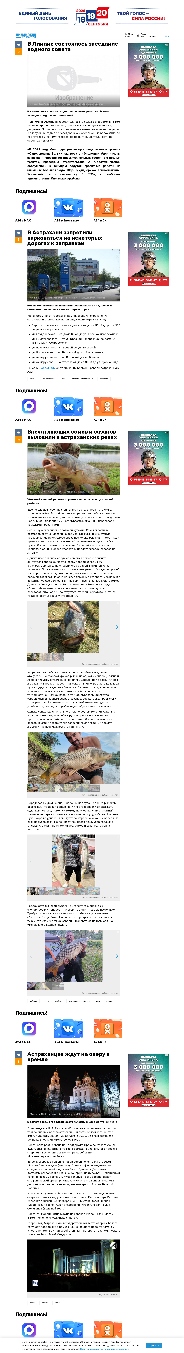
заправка (104, 379)
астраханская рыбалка (79, 1001)
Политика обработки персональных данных (104, 1349)
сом (98, 1001)
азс (63, 379)
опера (32, 1303)
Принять (154, 1345)
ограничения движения (82, 379)
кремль (58, 1303)
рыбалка (33, 1001)
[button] (117, 627)
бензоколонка (49, 379)
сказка (45, 1303)
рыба (46, 1001)
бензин (33, 379)
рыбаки (58, 1001)
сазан (109, 1001)
